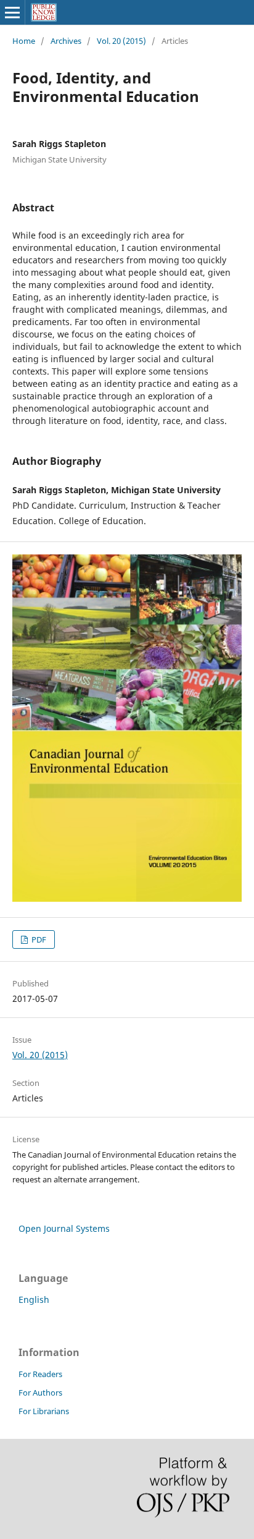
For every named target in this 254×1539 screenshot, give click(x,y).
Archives (66, 40)
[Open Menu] (12, 12)
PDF (38, 939)
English (33, 1299)
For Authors (40, 1392)
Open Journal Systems (64, 1228)
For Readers (40, 1374)
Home (23, 40)
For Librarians (43, 1411)
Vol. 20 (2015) (121, 40)
